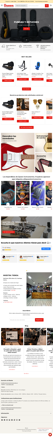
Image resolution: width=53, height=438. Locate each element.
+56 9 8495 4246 (8, 302)
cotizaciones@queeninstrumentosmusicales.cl (11, 407)
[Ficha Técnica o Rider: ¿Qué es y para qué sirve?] (35, 336)
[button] (26, 270)
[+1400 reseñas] (27, 46)
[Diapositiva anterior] (3, 25)
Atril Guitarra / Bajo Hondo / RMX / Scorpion (22, 74)
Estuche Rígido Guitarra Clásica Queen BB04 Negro (7, 75)
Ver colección (26, 89)
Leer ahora (11, 369)
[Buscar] (47, 5)
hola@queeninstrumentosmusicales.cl (9, 383)
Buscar (26, 428)
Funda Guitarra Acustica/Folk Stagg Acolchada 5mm (21, 113)
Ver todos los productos (26, 127)
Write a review (46, 248)
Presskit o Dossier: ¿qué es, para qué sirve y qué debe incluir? (12, 350)
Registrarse (39, 320)
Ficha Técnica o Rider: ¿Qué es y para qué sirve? (35, 350)
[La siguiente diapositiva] (49, 25)
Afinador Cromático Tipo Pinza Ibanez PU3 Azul (37, 74)
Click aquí (13, 290)
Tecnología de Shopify (26, 431)
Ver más (26, 373)
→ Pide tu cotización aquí (7, 405)
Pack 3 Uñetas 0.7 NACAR (36, 112)
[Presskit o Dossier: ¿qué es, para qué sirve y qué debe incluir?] (12, 336)
